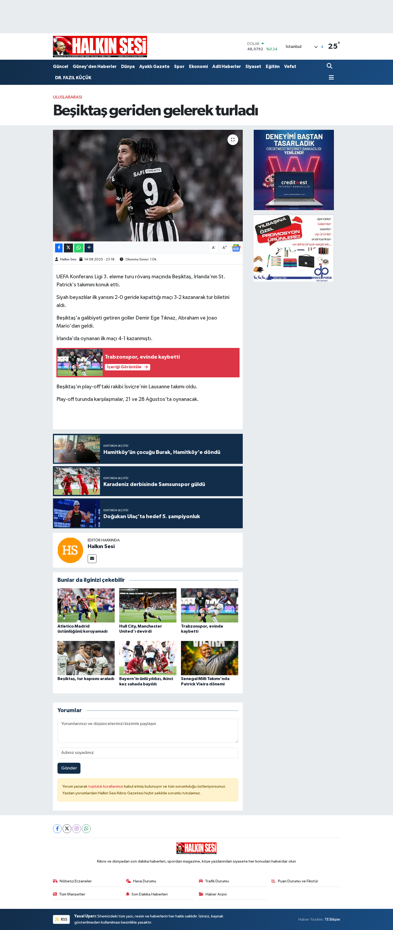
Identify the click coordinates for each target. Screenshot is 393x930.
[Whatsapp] (86, 828)
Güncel (60, 66)
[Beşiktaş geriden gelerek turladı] (148, 185)
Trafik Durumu (217, 881)
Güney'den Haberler (95, 66)
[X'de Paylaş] (68, 248)
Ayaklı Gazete (154, 66)
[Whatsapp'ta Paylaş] (78, 248)
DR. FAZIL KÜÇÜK (73, 77)
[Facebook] (57, 828)
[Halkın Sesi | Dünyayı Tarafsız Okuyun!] (100, 46)
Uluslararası (67, 97)
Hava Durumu (144, 881)
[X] (67, 828)
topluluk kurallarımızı (106, 786)
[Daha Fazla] (88, 248)
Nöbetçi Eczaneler (76, 881)
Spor (179, 66)
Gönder (69, 768)
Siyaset (253, 66)
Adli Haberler (226, 66)
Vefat (290, 66)
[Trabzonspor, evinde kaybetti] (209, 605)
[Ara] (330, 66)
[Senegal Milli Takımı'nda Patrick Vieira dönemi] (209, 658)
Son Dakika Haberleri (150, 894)
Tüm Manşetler (72, 894)
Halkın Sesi (68, 259)
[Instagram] (76, 828)
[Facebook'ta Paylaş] (59, 248)
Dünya (128, 66)
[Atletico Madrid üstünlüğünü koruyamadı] (86, 605)
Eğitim (273, 66)
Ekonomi (198, 66)
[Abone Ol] (236, 248)
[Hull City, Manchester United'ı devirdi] (147, 605)
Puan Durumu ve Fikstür (298, 881)
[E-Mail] (92, 558)
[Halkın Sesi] (70, 550)
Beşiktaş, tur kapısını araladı (85, 679)
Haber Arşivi (216, 894)
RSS (63, 919)
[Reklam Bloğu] (294, 170)
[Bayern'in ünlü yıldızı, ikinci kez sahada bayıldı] (147, 658)
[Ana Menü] (330, 78)
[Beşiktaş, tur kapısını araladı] (86, 658)
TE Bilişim (332, 919)
